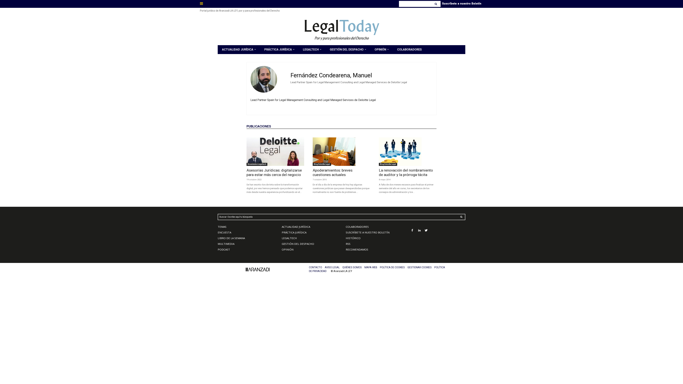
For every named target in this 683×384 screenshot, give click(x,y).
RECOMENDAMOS (357, 249)
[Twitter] (426, 230)
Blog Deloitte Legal (322, 164)
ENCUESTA (224, 232)
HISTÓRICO (353, 238)
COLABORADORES (357, 226)
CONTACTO (315, 267)
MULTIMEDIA (226, 244)
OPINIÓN (287, 249)
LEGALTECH (289, 238)
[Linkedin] (419, 230)
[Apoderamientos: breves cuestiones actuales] (341, 151)
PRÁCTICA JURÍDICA (294, 232)
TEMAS (222, 226)
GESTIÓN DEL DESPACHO (298, 244)
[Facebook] (412, 230)
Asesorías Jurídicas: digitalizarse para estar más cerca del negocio (274, 172)
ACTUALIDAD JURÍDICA (296, 226)
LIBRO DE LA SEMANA (231, 238)
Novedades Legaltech (257, 164)
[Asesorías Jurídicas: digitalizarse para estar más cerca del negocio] (275, 151)
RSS (348, 244)
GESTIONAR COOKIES (419, 267)
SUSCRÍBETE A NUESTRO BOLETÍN (368, 232)
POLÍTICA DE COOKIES (392, 267)
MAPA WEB (370, 267)
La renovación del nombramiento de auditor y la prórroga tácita (406, 172)
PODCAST (224, 249)
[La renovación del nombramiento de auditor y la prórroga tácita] (407, 151)
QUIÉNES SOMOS (352, 267)
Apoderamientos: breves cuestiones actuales (333, 172)
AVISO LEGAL (332, 267)
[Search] (436, 4)
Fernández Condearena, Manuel (331, 75)
